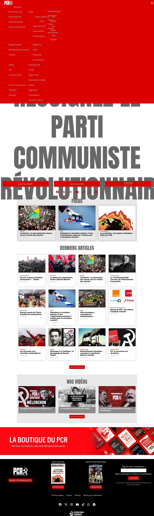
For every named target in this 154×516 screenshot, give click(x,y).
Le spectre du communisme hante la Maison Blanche (61, 278)
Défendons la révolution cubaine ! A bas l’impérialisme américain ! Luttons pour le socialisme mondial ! (76, 235)
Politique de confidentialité (141, 474)
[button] (135, 399)
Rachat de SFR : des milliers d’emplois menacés (121, 311)
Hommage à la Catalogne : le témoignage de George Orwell (62, 353)
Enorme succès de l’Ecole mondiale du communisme (30, 313)
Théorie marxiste (24, 275)
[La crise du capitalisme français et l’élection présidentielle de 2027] (117, 399)
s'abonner (128, 183)
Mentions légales (58, 495)
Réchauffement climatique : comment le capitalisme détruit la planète (91, 353)
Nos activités (23, 310)
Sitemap (78, 495)
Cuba (61, 231)
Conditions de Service (131, 484)
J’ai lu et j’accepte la (134, 474)
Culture (52, 349)
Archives (69, 495)
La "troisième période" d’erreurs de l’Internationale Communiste (121, 279)
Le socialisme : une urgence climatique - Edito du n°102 (117, 234)
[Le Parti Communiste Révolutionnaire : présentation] (76, 399)
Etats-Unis (53, 275)
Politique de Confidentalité (137, 482)
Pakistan (22, 231)
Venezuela (22, 349)
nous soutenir (77, 183)
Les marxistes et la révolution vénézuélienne (30, 352)
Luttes (81, 310)
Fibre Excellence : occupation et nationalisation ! (87, 314)
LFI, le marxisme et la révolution (119, 352)
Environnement (104, 231)
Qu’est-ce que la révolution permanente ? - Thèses (31, 278)
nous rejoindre (26, 183)
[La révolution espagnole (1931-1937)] (36, 399)
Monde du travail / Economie (117, 307)
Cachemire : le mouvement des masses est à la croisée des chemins (36, 234)
